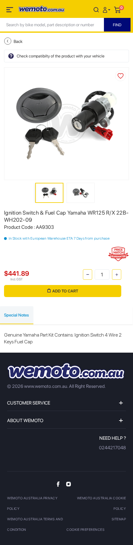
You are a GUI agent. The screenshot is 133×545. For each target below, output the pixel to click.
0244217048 (112, 448)
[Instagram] (68, 484)
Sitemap (119, 519)
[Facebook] (58, 484)
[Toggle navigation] (10, 11)
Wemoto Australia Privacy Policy (32, 503)
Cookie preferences (85, 530)
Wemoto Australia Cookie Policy (101, 503)
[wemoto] (66, 371)
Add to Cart (65, 291)
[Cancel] (96, 9)
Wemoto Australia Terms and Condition (35, 524)
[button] (107, 9)
